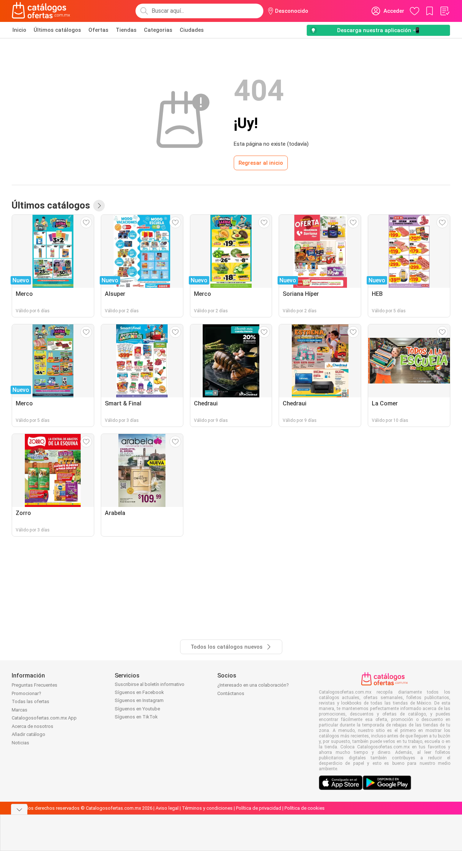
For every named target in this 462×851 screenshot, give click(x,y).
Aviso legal (167, 808)
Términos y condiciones (207, 808)
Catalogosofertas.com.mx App (44, 718)
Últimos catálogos (57, 30)
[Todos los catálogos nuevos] (99, 205)
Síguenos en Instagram (139, 700)
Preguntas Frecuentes (34, 685)
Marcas (19, 710)
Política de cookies (305, 808)
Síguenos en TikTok (136, 717)
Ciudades (192, 30)
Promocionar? (26, 693)
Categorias (158, 30)
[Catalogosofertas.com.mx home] (41, 11)
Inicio (19, 30)
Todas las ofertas (30, 701)
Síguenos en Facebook (139, 692)
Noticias (20, 742)
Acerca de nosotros (32, 726)
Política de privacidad (258, 808)
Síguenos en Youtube (137, 708)
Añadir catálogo (28, 734)
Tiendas (126, 30)
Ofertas (98, 30)
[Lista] (444, 11)
